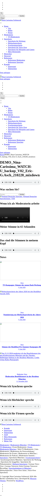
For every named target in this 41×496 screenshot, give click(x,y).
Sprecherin (8, 39)
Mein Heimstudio (14, 52)
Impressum (12, 66)
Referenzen (8, 58)
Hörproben (8, 54)
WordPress (19, 481)
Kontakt (7, 64)
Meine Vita (8, 441)
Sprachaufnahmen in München (20, 468)
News (22, 283)
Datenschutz (12, 69)
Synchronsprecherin (15, 45)
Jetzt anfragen (5, 73)
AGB (6, 435)
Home (6, 26)
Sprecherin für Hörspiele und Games (21, 50)
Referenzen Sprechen (15, 62)
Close (2, 18)
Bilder (10, 30)
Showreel (7, 56)
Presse (10, 33)
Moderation (20, 374)
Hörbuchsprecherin (15, 43)
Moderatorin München (18, 445)
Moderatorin (8, 35)
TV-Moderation (5, 447)
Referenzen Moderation (16, 60)
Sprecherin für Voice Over (17, 47)
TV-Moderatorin (14, 37)
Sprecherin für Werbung (16, 41)
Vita (9, 28)
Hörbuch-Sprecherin (20, 464)
